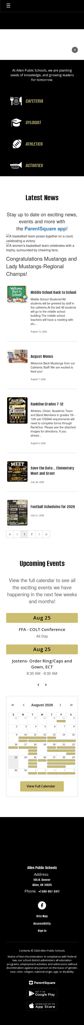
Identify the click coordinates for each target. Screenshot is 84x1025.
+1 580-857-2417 (49, 891)
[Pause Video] (75, 50)
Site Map (42, 916)
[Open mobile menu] (8, 6)
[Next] (39, 534)
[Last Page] (46, 534)
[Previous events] (38, 685)
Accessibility (42, 923)
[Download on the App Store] (42, 1005)
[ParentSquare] (42, 983)
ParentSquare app (45, 228)
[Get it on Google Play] (42, 993)
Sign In (42, 930)
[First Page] (9, 534)
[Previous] (17, 534)
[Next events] (46, 685)
